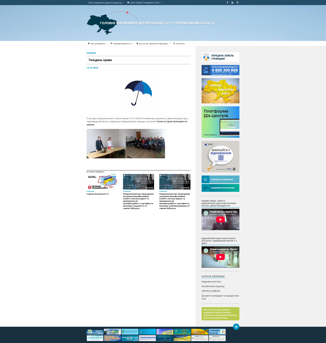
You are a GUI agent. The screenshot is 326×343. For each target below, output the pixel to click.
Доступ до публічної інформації (153, 43)
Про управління (98, 43)
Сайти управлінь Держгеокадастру (105, 2)
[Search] (237, 2)
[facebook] (227, 2)
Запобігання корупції (213, 286)
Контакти (180, 43)
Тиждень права (100, 60)
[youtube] (232, 2)
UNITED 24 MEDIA (211, 290)
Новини (91, 53)
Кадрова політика (211, 281)
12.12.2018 (92, 67)
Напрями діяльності (122, 43)
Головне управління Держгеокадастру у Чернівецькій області (157, 23)
